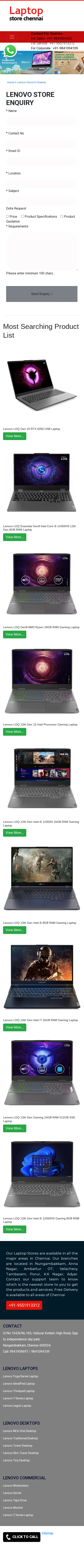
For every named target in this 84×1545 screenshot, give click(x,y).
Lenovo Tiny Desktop (16, 1460)
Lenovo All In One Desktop (19, 1431)
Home (10, 82)
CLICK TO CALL (25, 1537)
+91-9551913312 (24, 1305)
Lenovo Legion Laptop (17, 1405)
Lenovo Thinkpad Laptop (19, 1391)
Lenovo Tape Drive (15, 1500)
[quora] (78, 1540)
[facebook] (64, 1540)
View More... (15, 436)
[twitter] (57, 1540)
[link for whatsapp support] (10, 51)
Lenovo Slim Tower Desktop (21, 1453)
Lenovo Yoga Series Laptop (20, 1376)
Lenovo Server (12, 1493)
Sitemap (47, 1533)
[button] (77, 58)
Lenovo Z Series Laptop (18, 1515)
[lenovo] (12, 37)
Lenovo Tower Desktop (17, 1445)
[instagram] (70, 1540)
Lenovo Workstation (16, 1485)
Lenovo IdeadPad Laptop (19, 1383)
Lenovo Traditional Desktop (20, 1438)
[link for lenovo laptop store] (26, 16)
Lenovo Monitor (13, 1507)
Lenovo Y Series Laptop (18, 1398)
